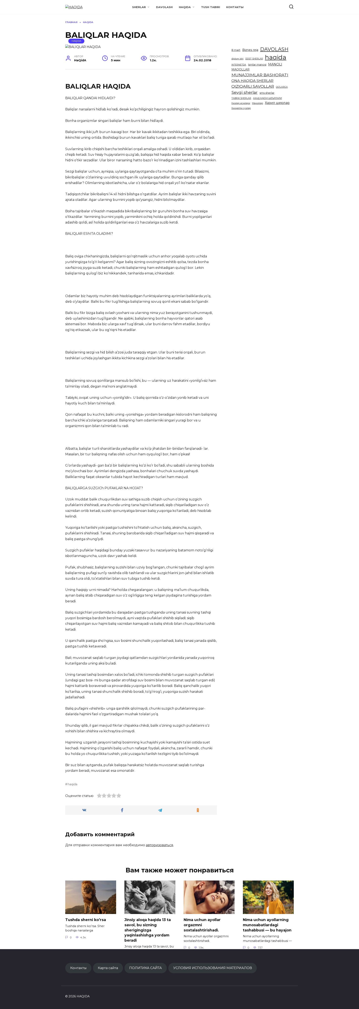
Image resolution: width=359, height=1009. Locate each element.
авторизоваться (159, 845)
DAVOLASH (164, 7)
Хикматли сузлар (241, 108)
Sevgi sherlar (244, 92)
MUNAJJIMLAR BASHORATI (259, 74)
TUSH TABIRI (210, 7)
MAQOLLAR (240, 69)
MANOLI (275, 64)
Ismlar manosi (257, 64)
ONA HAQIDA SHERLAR (252, 80)
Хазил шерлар (277, 103)
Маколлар (257, 103)
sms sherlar (266, 92)
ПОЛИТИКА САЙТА (145, 968)
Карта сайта (108, 968)
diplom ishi (237, 58)
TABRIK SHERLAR (241, 98)
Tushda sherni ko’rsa (85, 920)
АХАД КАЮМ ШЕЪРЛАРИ (267, 98)
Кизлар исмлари (240, 103)
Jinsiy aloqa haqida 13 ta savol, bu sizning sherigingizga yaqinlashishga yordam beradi (147, 930)
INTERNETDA (238, 64)
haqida (72, 784)
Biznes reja (250, 50)
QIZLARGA (282, 87)
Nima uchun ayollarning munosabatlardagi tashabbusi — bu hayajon (267, 925)
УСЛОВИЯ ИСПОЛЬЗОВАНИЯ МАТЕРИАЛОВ (212, 968)
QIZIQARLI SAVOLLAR (252, 86)
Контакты (234, 7)
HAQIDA (185, 7)
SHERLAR (139, 7)
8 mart (235, 50)
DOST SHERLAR (254, 58)
